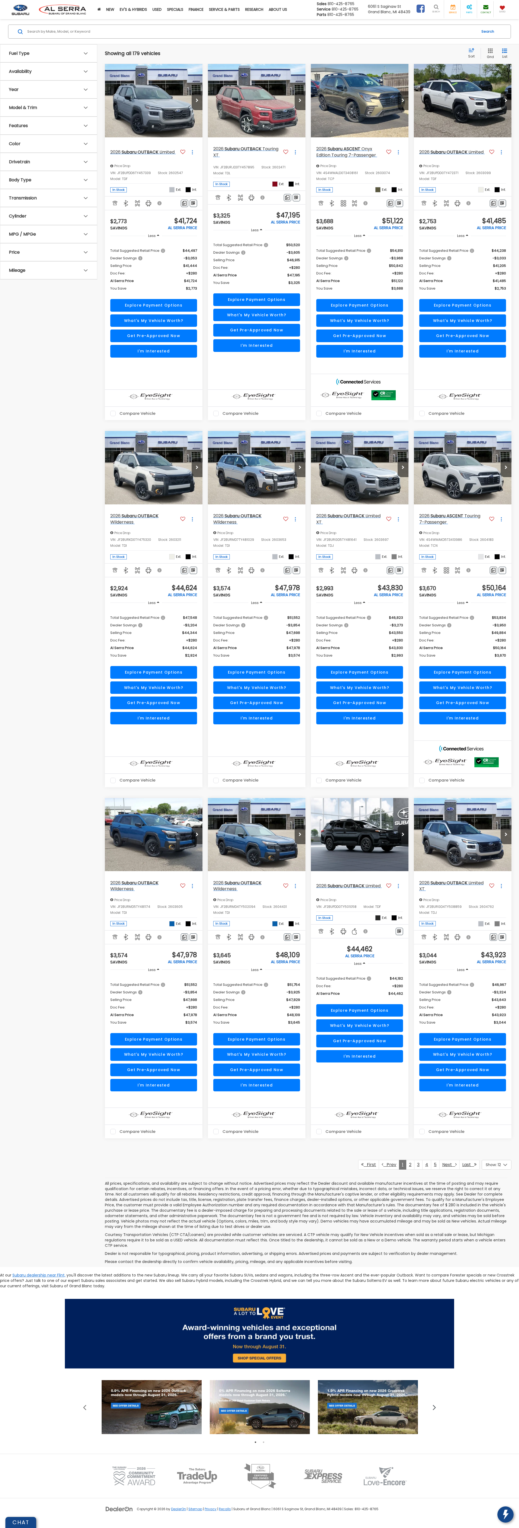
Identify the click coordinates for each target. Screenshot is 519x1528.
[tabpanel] (152, 1407)
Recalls (225, 1509)
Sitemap (195, 1509)
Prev (389, 1165)
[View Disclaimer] (159, 203)
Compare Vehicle (137, 413)
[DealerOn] (119, 1509)
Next (448, 1165)
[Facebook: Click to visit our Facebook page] (421, 10)
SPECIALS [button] (175, 9)
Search (487, 31)
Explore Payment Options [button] (153, 305)
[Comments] (184, 203)
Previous (84, 1407)
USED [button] (157, 9)
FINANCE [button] (196, 9)
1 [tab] (255, 1442)
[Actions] (192, 152)
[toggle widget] (505, 1514)
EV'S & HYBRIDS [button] (133, 9)
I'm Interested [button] (154, 351)
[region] (153, 269)
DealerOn (178, 1509)
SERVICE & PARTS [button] (224, 9)
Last (468, 1165)
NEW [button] (110, 9)
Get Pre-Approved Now (153, 335)
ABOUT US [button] (278, 9)
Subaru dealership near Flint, (38, 1275)
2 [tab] (263, 1442)
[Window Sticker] (193, 203)
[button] (99, 9)
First (370, 1165)
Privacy (211, 1509)
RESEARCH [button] (254, 9)
